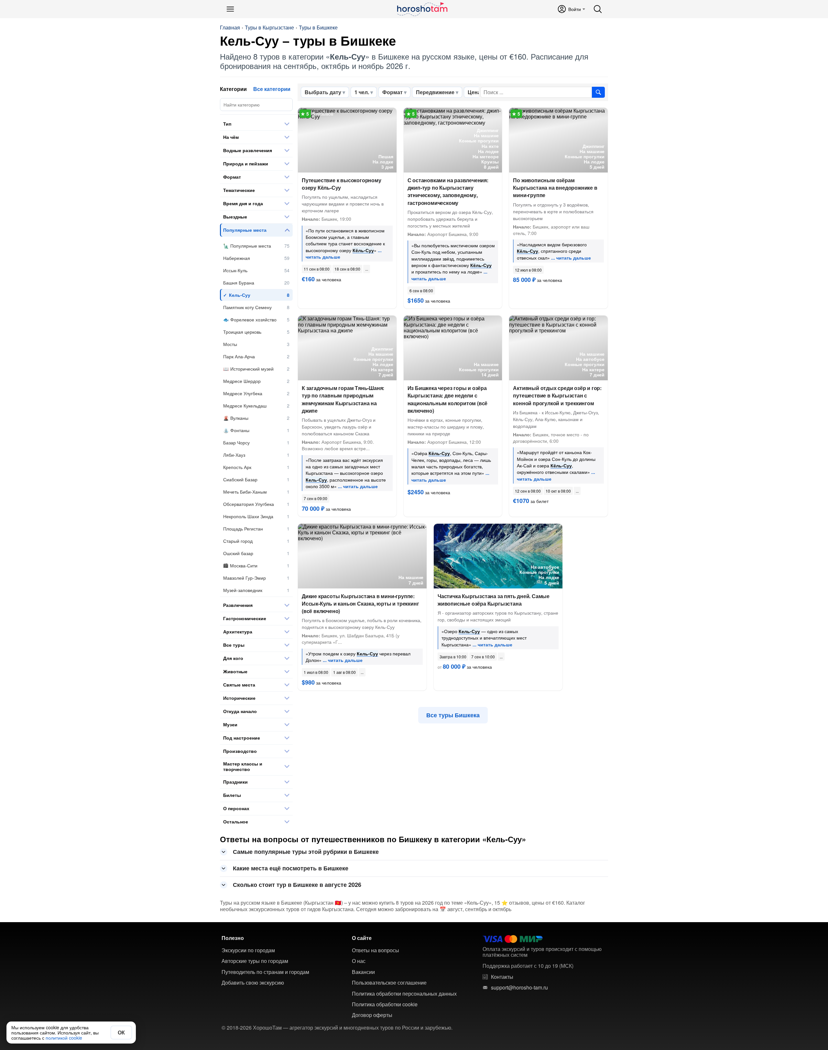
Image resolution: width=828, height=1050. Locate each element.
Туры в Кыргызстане (269, 27)
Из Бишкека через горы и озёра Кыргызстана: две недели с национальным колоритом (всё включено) (448, 399)
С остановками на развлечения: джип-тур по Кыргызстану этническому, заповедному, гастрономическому (448, 191)
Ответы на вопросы (375, 950)
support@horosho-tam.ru (519, 987)
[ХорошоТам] (422, 9)
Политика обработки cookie (385, 1004)
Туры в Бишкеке (318, 27)
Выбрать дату (323, 92)
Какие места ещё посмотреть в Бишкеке (290, 868)
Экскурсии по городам (248, 950)
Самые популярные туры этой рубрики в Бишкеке (306, 851)
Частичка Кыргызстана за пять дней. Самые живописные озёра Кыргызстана (494, 599)
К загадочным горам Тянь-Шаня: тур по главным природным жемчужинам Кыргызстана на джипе (343, 399)
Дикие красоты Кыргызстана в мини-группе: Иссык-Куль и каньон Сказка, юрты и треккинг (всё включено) (360, 603)
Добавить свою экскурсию (253, 983)
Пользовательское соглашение (389, 983)
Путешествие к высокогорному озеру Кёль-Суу (341, 183)
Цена (474, 92)
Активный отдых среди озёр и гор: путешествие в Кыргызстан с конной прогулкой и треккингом (557, 395)
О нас (358, 961)
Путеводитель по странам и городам (265, 972)
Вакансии (363, 972)
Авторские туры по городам (255, 961)
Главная (230, 27)
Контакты (502, 977)
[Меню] (230, 9)
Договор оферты (372, 1015)
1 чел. (361, 92)
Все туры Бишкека (453, 715)
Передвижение (435, 92)
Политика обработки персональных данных (404, 994)
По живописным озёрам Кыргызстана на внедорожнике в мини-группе (555, 187)
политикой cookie (64, 1037)
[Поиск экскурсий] (598, 92)
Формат (392, 92)
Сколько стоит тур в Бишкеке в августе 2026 (297, 884)
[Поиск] (597, 9)
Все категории (271, 89)
